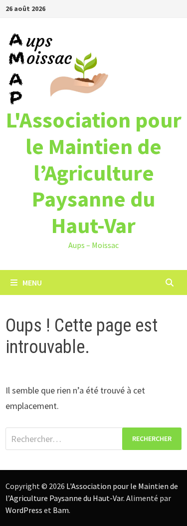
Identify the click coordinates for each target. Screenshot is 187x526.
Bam (61, 510)
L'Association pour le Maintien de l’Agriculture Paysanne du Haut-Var (94, 172)
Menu (32, 283)
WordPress (23, 510)
